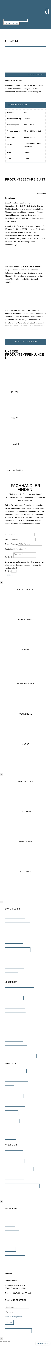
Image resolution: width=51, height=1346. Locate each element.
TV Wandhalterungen (16, 1071)
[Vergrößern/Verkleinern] (1, 1341)
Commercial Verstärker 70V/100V (21, 1056)
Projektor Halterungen (16, 1129)
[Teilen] (6, 1341)
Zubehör (10, 1137)
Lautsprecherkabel (14, 1161)
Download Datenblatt (35, 74)
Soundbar (11, 958)
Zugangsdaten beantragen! (18, 1331)
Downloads (11, 1216)
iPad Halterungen (14, 1152)
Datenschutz (10, 562)
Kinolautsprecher (14, 941)
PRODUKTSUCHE (11, 23)
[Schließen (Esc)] (9, 1341)
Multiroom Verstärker (15, 1031)
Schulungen (12, 1233)
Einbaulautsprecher (15, 916)
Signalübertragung (14, 1177)
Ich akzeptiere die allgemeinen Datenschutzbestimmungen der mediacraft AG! (25, 565)
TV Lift (9, 1088)
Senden (10, 575)
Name (7, 534)
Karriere (10, 1249)
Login (9, 1322)
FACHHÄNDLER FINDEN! (25, 342)
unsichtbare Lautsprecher (17, 925)
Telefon (8, 539)
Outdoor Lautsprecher (16, 933)
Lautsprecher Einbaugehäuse (19, 1169)
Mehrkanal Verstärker (16, 1023)
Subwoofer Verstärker (16, 1048)
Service (10, 1241)
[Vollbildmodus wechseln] (4, 1341)
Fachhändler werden (15, 1266)
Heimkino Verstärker (15, 1014)
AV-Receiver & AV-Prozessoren (19, 990)
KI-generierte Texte (43, 1343)
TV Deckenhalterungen (16, 1079)
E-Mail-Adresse (11, 544)
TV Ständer (11, 1112)
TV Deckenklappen (15, 1104)
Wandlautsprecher (14, 966)
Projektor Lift (12, 1121)
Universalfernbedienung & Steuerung (22, 1186)
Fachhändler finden (15, 1257)
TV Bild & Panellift (14, 1096)
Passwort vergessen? (14, 1317)
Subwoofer (11, 974)
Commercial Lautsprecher (18, 949)
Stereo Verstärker (14, 998)
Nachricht (9, 557)
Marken (10, 1224)
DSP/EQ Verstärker (15, 1006)
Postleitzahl (10, 549)
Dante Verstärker (14, 1039)
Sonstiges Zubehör (15, 1194)
